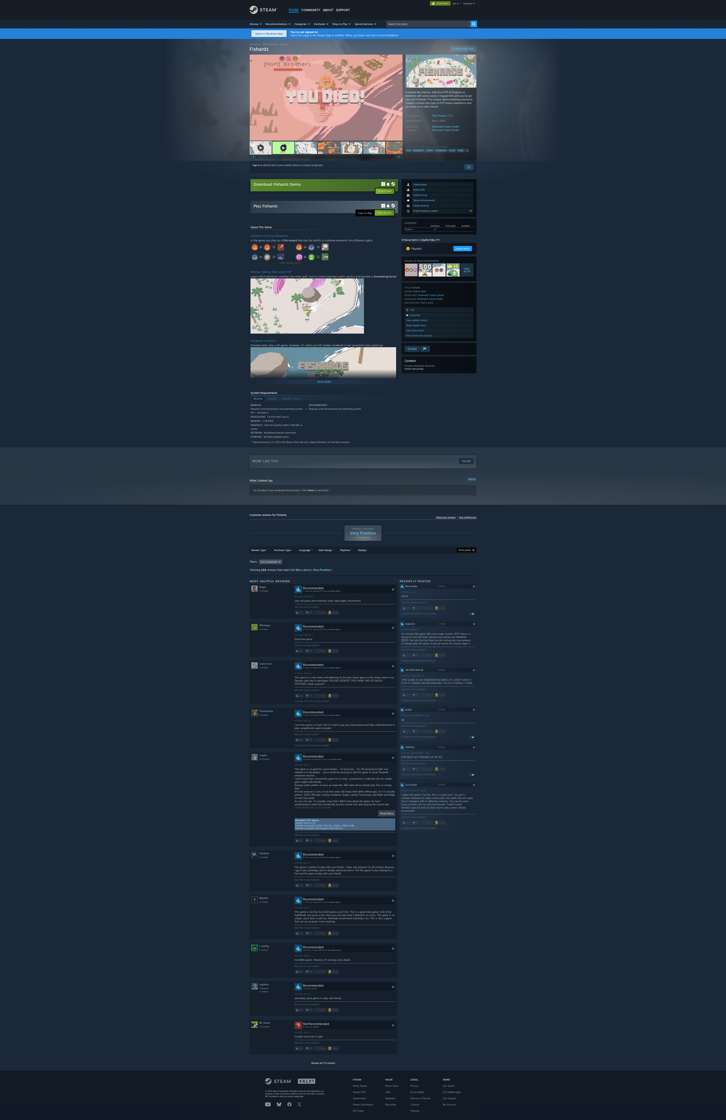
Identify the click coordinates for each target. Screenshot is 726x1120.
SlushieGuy (266, 711)
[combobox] (428, 24)
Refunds (415, 1110)
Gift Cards (358, 1110)
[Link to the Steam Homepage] (263, 13)
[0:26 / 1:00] (326, 98)
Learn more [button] (463, 248)
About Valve (391, 1085)
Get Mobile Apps (452, 1092)
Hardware (390, 1098)
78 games (263, 988)
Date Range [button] (325, 550)
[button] (256, 24)
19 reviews (264, 759)
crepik (263, 755)
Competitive (441, 150)
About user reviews (446, 517)
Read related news (416, 325)
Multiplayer (419, 150)
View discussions (415, 330)
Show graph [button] (464, 550)
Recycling (390, 1104)
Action (452, 150)
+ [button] (467, 150)
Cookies (414, 1104)
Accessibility (417, 1092)
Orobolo (264, 853)
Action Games (270, 44)
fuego (262, 587)
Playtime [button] (345, 550)
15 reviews (264, 1027)
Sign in (256, 165)
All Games (255, 44)
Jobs (387, 1092)
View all (471, 479)
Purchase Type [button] (282, 550)
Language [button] (304, 550)
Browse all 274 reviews (323, 1063)
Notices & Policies (420, 1098)
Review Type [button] (258, 550)
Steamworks (359, 1098)
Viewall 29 (467, 270)
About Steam (360, 1085)
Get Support (449, 1098)
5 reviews (263, 629)
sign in (455, 3)
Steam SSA (359, 1092)
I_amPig (264, 946)
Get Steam (449, 1085)
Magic (461, 150)
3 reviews (263, 591)
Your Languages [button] (269, 561)
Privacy (414, 1085)
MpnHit (263, 898)
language (467, 3)
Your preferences (467, 517)
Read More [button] (386, 813)
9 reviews (263, 715)
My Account (449, 1104)
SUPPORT (343, 10)
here (311, 490)
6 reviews (263, 950)
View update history (416, 320)
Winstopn (265, 625)
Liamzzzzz (265, 663)
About (328, 10)
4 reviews (263, 857)
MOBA (430, 150)
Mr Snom (264, 1022)
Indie (423, 291)
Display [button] (362, 550)
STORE (294, 10)
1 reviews (263, 667)
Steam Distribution (363, 1104)
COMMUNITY (310, 10)
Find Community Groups (419, 335)
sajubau (264, 984)
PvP (409, 150)
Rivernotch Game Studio (445, 126)
